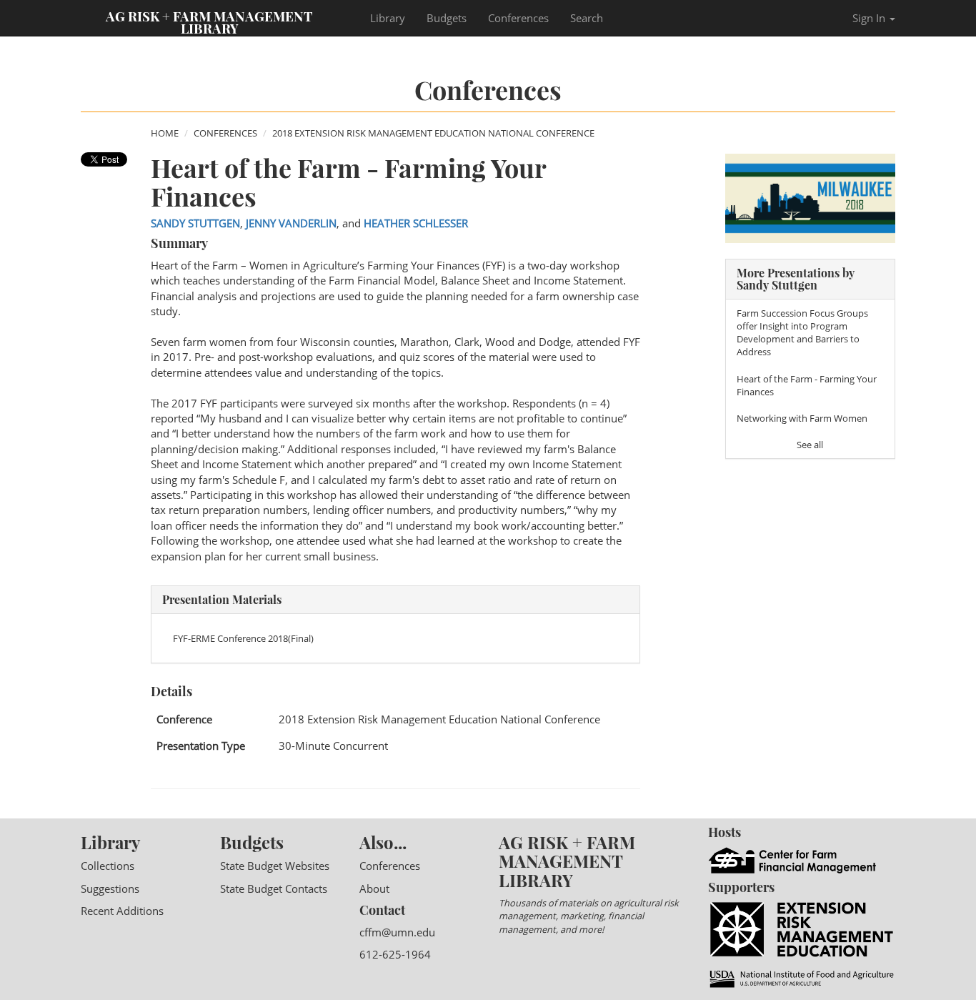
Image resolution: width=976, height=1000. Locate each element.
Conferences (518, 18)
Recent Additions (122, 911)
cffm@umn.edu (397, 932)
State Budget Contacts (273, 888)
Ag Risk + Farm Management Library (209, 21)
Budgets (447, 18)
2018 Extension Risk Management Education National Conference (433, 133)
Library (387, 18)
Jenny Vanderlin (291, 223)
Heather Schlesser (416, 223)
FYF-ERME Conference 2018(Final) (243, 638)
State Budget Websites (274, 865)
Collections (107, 865)
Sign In (870, 18)
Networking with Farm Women (802, 418)
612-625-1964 (395, 954)
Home (165, 133)
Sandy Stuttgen (195, 223)
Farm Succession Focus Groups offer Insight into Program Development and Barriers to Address (802, 333)
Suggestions (110, 888)
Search (586, 18)
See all (810, 444)
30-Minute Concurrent (333, 745)
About (374, 888)
